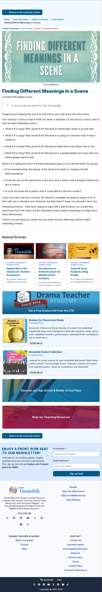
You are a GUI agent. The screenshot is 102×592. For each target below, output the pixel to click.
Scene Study (58, 19)
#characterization (50, 28)
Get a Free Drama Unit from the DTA (51, 310)
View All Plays (73, 499)
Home (7, 19)
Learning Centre (20, 19)
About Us (75, 553)
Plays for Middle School (73, 495)
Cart (59, 579)
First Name (59, 448)
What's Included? (24, 540)
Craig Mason (52, 84)
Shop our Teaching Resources (51, 417)
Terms (75, 561)
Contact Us (75, 540)
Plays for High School (73, 491)
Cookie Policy (75, 566)
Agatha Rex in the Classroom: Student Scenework (18, 272)
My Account (46, 579)
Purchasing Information (75, 548)
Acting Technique (40, 19)
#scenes (37, 28)
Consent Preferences (75, 570)
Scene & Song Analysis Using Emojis (79, 272)
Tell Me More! (35, 343)
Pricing (24, 544)
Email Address (61, 460)
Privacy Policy (75, 557)
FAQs (24, 548)
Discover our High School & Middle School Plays (51, 390)
